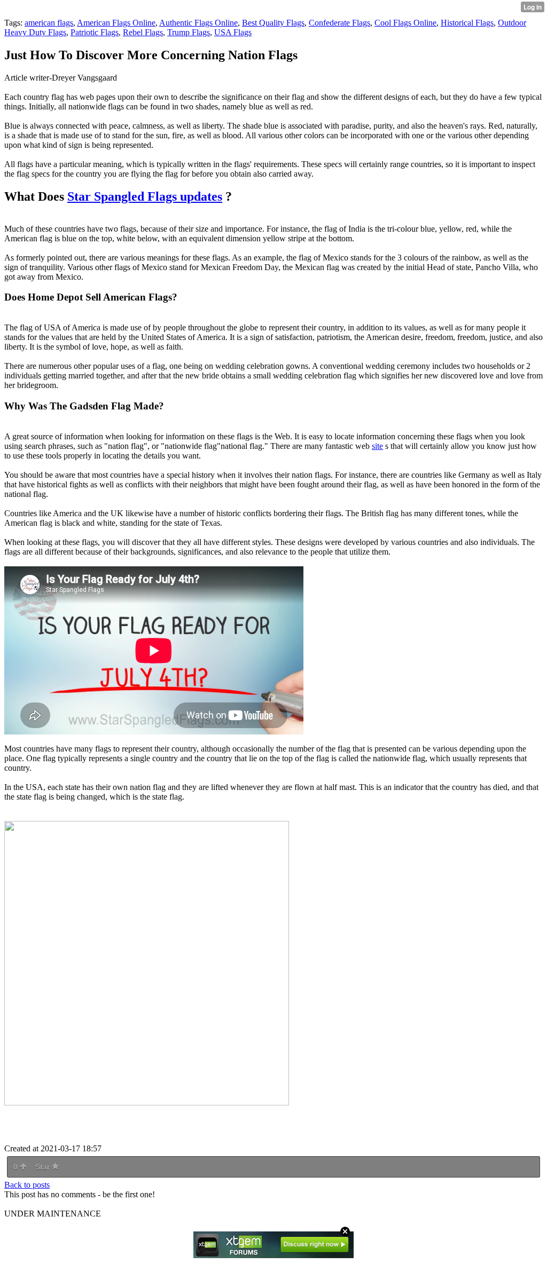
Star (43, 1167)
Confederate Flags (339, 22)
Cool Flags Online (405, 22)
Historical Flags (467, 22)
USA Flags (233, 32)
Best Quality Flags (273, 22)
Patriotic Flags (95, 32)
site (377, 446)
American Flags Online (116, 22)
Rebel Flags (143, 32)
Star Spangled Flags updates (144, 196)
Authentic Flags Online (198, 22)
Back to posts (27, 1184)
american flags (49, 22)
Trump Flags (188, 32)
